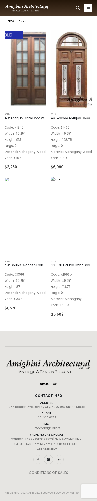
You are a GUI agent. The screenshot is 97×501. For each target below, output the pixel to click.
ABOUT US (48, 383)
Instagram (59, 459)
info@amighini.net (47, 428)
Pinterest (48, 459)
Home (10, 21)
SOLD (7, 114)
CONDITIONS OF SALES (48, 472)
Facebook (37, 459)
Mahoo (74, 492)
